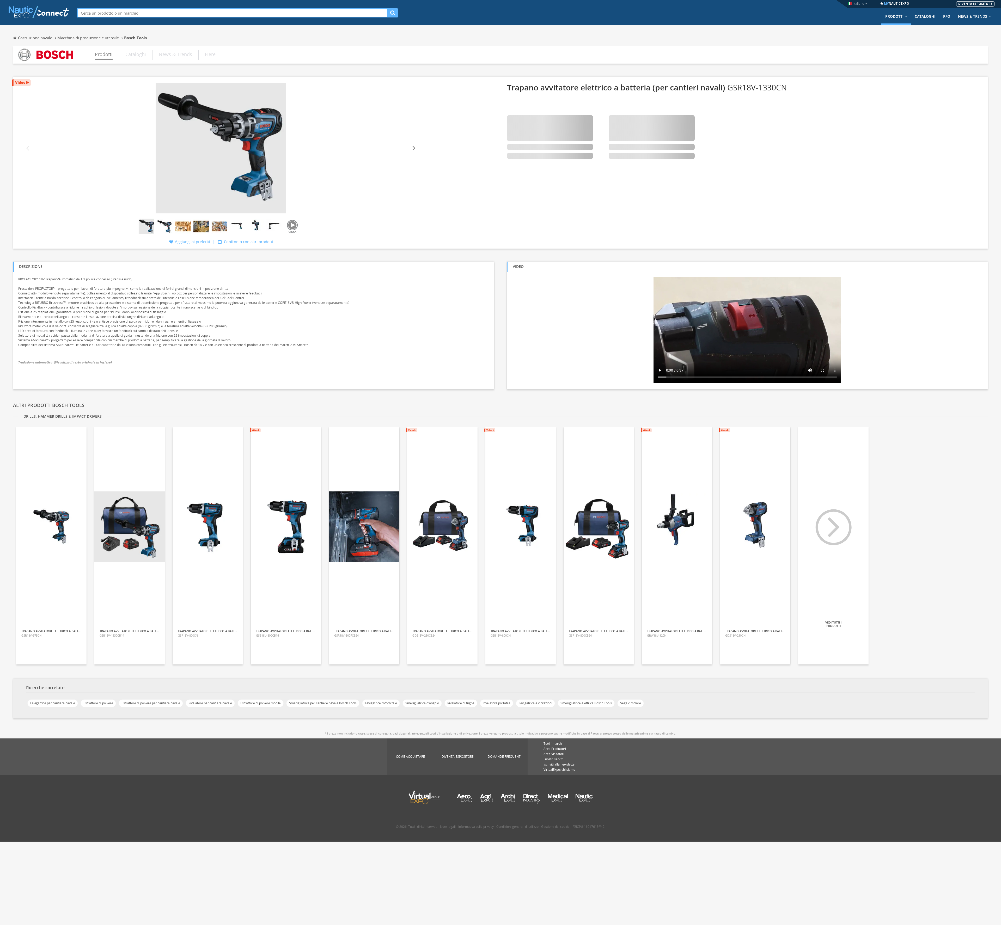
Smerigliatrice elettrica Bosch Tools (586, 703)
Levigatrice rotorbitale (381, 703)
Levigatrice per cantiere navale (52, 703)
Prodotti (894, 16)
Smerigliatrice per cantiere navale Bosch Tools (323, 703)
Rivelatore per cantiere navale (210, 703)
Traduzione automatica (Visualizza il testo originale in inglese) (65, 362)
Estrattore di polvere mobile (260, 703)
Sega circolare (630, 703)
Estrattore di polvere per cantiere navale (150, 703)
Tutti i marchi (553, 743)
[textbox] (232, 12)
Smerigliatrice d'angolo (422, 703)
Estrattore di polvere (98, 703)
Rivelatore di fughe (460, 703)
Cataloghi (925, 16)
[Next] (413, 148)
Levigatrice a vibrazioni (535, 703)
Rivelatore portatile (496, 703)
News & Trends (972, 16)
